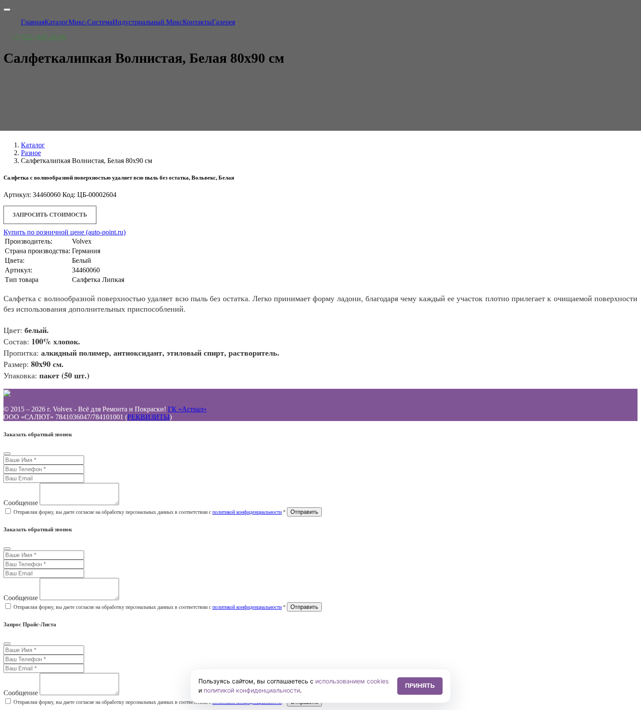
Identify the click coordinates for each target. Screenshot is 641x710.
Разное (31, 152)
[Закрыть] (6, 453)
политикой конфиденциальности (247, 512)
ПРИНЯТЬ (420, 685)
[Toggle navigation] (6, 9)
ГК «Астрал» (187, 409)
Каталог (33, 145)
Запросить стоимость (50, 214)
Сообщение (20, 502)
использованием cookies (352, 681)
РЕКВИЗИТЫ (148, 417)
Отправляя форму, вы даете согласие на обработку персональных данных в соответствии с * (149, 512)
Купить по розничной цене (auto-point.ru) (64, 232)
